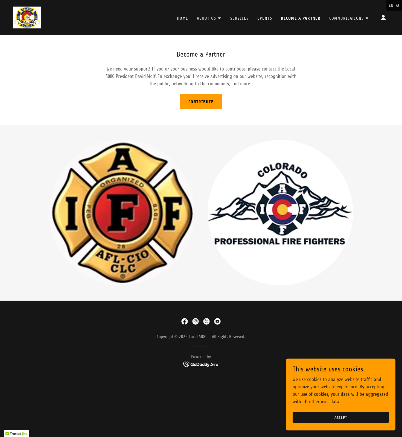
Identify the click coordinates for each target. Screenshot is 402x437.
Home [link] (182, 18)
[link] (27, 17)
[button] (209, 18)
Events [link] (264, 18)
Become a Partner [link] (301, 18)
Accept (340, 417)
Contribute (200, 101)
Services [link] (239, 18)
